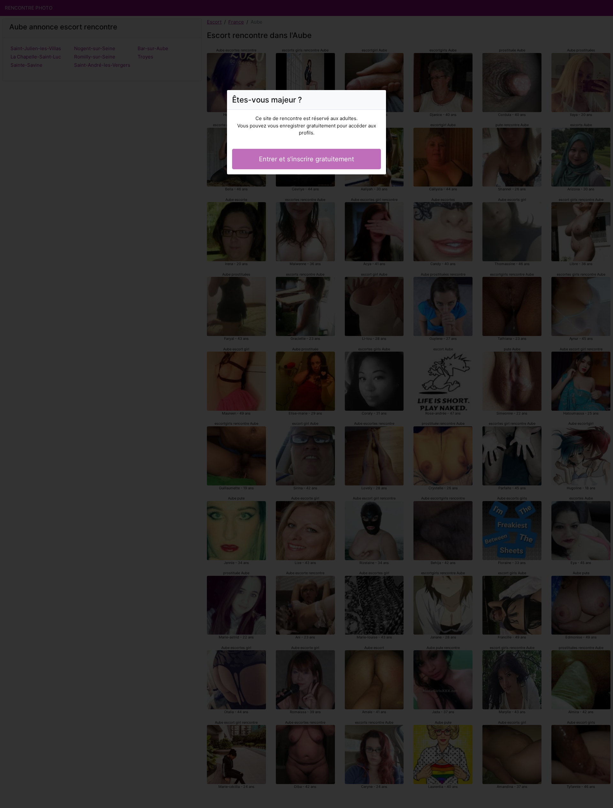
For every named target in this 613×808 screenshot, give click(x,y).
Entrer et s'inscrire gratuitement (306, 159)
